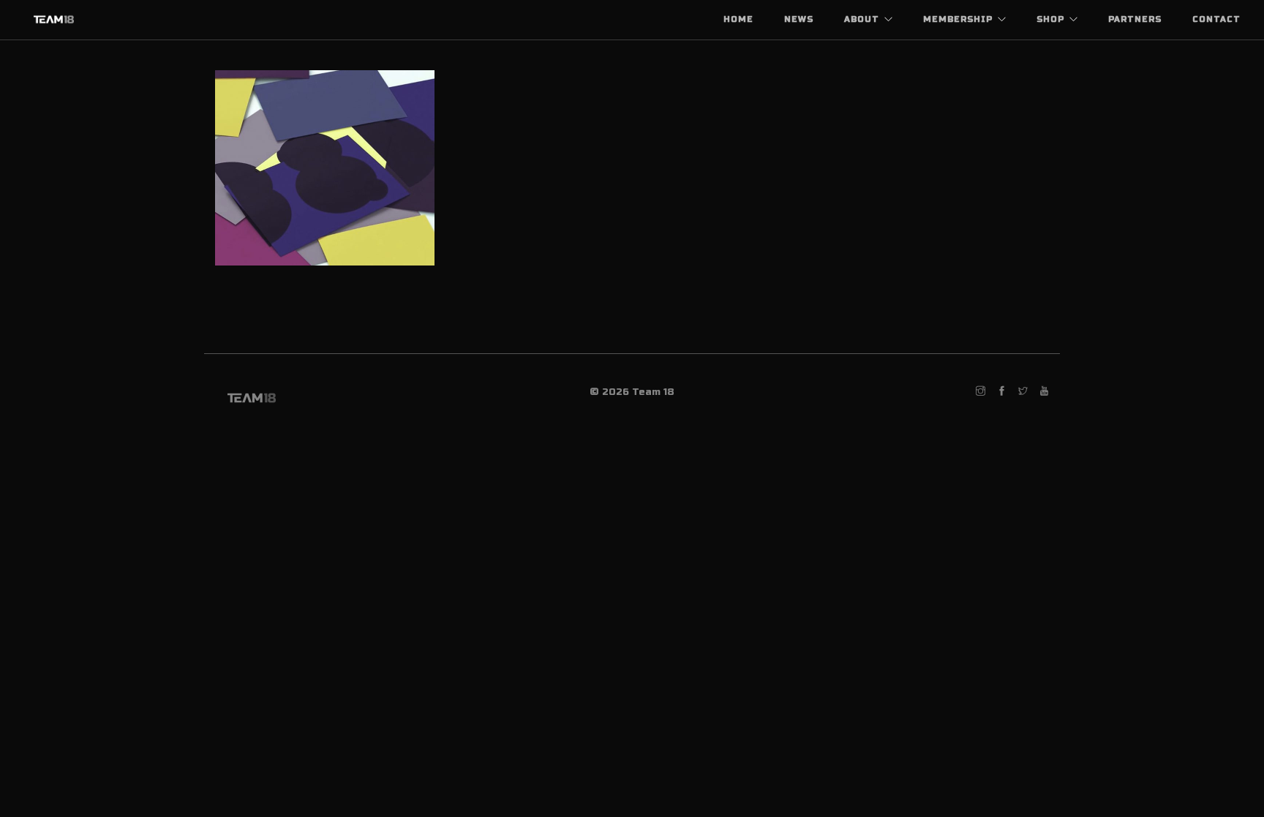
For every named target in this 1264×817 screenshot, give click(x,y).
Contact (1216, 19)
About (861, 19)
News (798, 19)
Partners (1135, 19)
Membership (958, 19)
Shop (1050, 19)
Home (738, 19)
